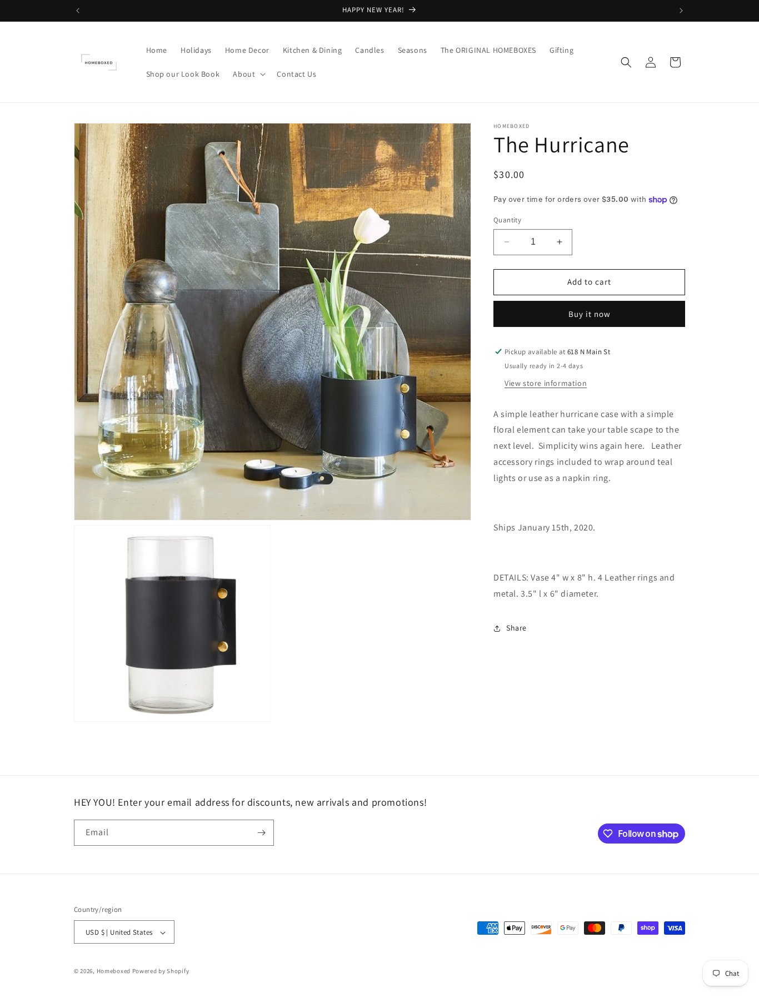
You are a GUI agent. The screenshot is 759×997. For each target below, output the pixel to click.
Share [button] (516, 628)
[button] (248, 74)
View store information (546, 383)
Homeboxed (114, 971)
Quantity (507, 220)
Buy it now (589, 314)
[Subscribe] (261, 833)
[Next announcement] (681, 10)
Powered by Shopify (160, 971)
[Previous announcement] (78, 10)
